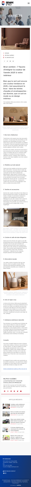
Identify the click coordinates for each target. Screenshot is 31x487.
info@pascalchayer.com (13, 466)
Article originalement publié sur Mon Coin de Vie (15, 368)
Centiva (18, 485)
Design (7, 53)
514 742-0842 (8, 465)
